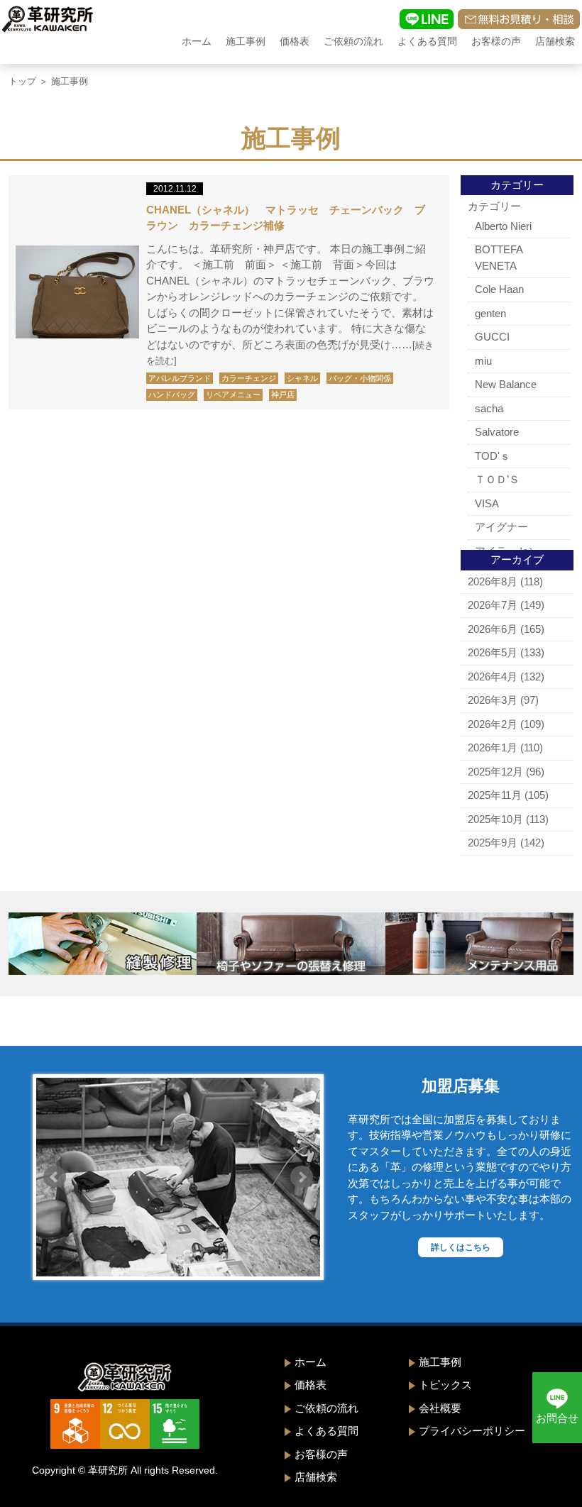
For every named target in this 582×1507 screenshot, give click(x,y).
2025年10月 (495, 819)
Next (301, 1177)
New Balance (506, 384)
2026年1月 (492, 747)
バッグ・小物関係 (360, 378)
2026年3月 (492, 700)
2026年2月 (492, 724)
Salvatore (497, 432)
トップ (22, 81)
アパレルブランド (179, 378)
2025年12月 (495, 772)
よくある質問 (427, 41)
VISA (487, 503)
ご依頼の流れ (353, 41)
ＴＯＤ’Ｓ (497, 479)
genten (490, 313)
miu (483, 361)
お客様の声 (496, 41)
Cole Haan (499, 289)
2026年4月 (492, 676)
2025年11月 (495, 795)
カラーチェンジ (248, 378)
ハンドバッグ (171, 394)
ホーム (197, 41)
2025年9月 (492, 843)
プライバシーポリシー (472, 1431)
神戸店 (283, 394)
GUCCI (492, 337)
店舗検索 (555, 41)
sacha (489, 408)
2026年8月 (492, 581)
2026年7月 (492, 605)
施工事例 (245, 41)
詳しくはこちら (460, 1247)
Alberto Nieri (503, 226)
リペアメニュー (233, 394)
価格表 (294, 41)
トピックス (445, 1385)
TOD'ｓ (492, 456)
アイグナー (501, 527)
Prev (54, 1177)
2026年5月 (492, 652)
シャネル (302, 378)
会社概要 (440, 1408)
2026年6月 (492, 629)
